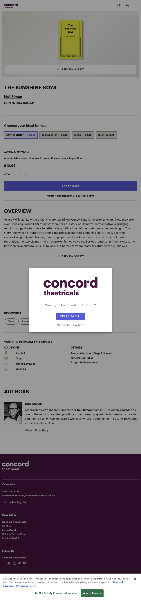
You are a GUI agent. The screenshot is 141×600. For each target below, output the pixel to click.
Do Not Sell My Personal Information (56, 593)
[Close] (135, 579)
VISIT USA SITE (70, 316)
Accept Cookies (92, 593)
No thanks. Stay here (70, 325)
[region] (70, 586)
